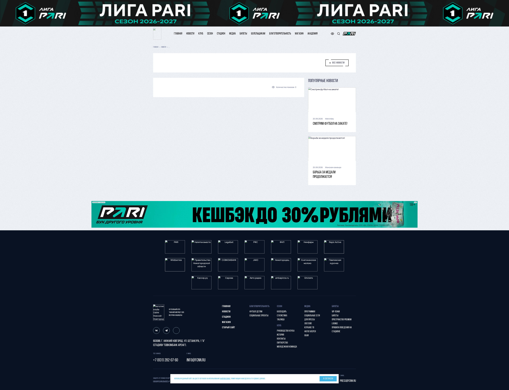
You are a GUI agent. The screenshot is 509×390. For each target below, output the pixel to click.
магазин (299, 33)
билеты (243, 33)
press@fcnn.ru (348, 381)
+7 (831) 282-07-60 (165, 360)
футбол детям (255, 311)
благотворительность (280, 33)
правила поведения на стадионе (342, 329)
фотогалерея (310, 331)
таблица (280, 319)
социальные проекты (258, 315)
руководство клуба (285, 331)
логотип (308, 323)
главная (178, 33)
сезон (210, 33)
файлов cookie (225, 379)
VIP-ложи (336, 311)
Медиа (232, 33)
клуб (200, 33)
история (280, 335)
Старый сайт (228, 327)
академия (313, 33)
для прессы (309, 319)
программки (309, 311)
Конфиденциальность (161, 381)
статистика (282, 315)
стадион (221, 33)
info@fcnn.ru (196, 360)
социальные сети (312, 315)
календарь (282, 311)
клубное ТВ (309, 327)
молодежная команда (287, 346)
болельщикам (258, 33)
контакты (281, 339)
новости (190, 33)
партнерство (282, 342)
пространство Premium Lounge (341, 321)
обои (306, 335)
